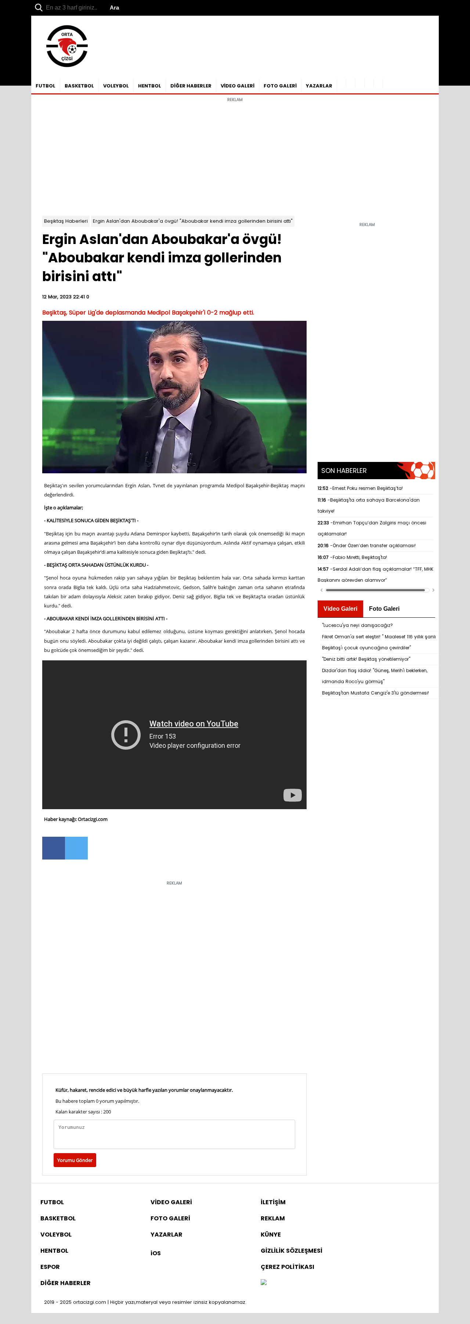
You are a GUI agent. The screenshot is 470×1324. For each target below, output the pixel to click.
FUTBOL (45, 85)
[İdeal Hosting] (264, 1283)
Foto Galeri (384, 609)
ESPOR (50, 1267)
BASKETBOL (79, 85)
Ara (114, 7)
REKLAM (273, 1218)
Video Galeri (340, 609)
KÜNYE (271, 1234)
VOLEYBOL (116, 85)
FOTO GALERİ (280, 85)
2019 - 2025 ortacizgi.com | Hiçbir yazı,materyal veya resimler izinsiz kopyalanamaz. (145, 1302)
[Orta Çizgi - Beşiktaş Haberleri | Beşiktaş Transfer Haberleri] (63, 67)
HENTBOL (149, 85)
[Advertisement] (235, 156)
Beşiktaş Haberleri (66, 221)
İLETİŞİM (273, 1202)
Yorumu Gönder (75, 1160)
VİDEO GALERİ (237, 85)
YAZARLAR (319, 85)
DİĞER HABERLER (191, 85)
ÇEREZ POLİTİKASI (287, 1267)
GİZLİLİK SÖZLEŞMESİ (291, 1250)
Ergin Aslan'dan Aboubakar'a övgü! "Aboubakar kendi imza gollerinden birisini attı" (193, 221)
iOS (156, 1253)
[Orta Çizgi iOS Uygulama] (378, 83)
